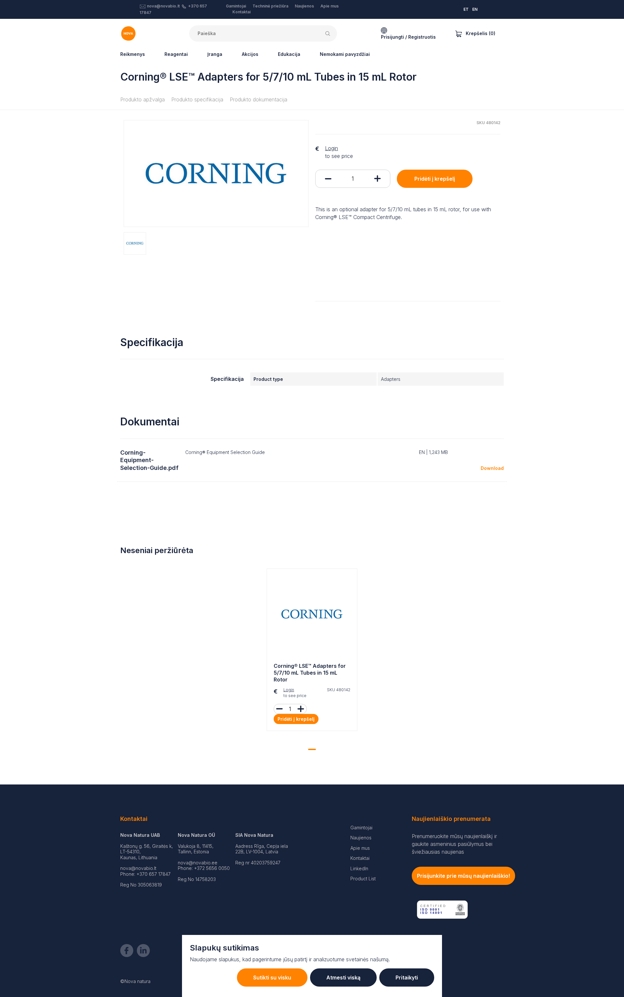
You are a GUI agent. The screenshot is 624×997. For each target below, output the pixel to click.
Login (331, 148)
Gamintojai (236, 6)
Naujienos (304, 6)
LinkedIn (359, 868)
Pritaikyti (407, 977)
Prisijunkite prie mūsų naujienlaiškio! (463, 876)
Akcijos (250, 54)
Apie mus (329, 6)
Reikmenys (132, 54)
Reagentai (176, 54)
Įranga (214, 54)
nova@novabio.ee (197, 862)
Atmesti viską (343, 977)
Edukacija (289, 54)
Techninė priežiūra (270, 6)
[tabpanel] (312, 651)
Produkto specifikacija (197, 99)
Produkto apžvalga (142, 99)
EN (474, 9)
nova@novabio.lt (163, 6)
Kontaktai (241, 11)
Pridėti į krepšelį (434, 178)
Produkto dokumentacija (258, 99)
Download (492, 468)
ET (466, 9)
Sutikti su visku (272, 977)
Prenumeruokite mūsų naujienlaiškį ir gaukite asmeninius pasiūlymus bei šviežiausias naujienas (454, 844)
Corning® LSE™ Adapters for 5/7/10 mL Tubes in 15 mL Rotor (310, 673)
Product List (363, 878)
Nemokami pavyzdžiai (345, 54)
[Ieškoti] (329, 33)
